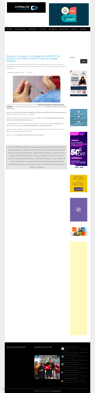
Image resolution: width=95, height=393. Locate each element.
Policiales (42, 29)
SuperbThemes (57, 391)
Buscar (72, 57)
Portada (9, 29)
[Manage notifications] (4, 389)
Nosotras (83, 29)
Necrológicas (63, 29)
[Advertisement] (47, 42)
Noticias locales (20, 29)
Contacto (74, 29)
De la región (53, 29)
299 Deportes (32, 29)
